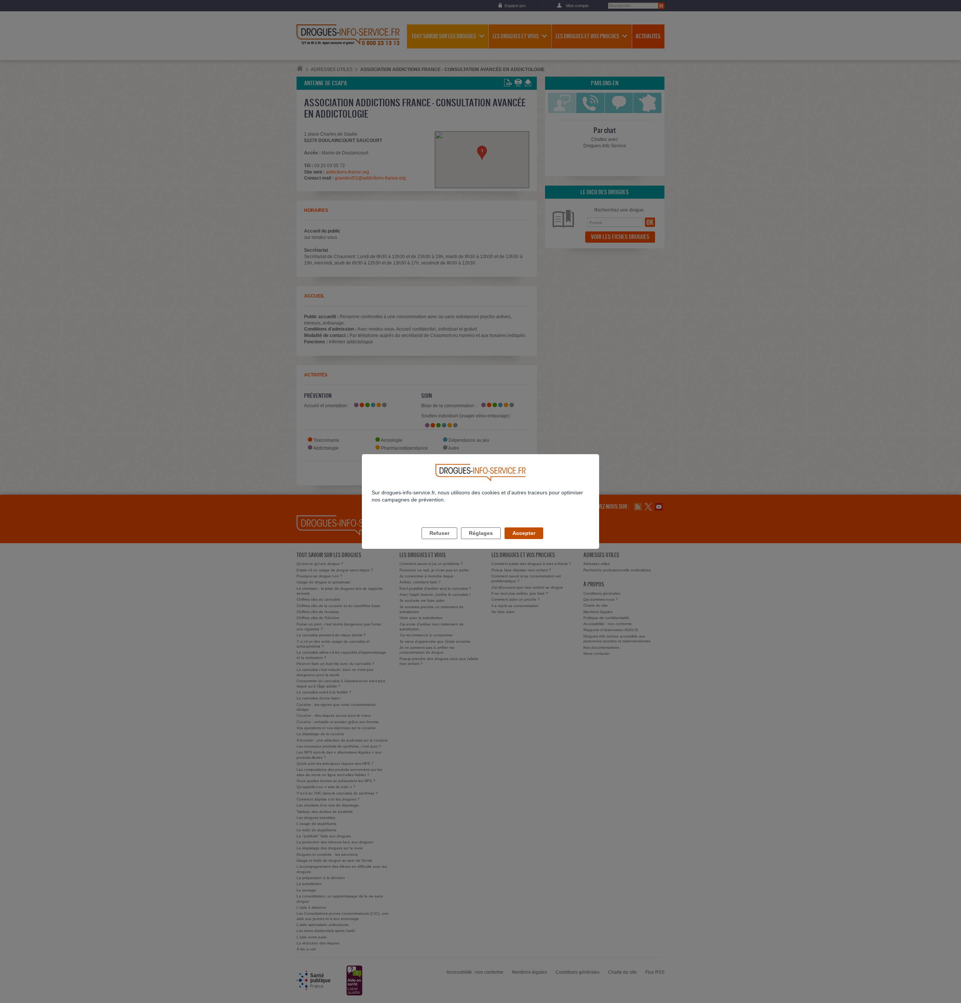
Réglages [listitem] (481, 533)
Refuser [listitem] (439, 533)
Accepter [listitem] (523, 533)
